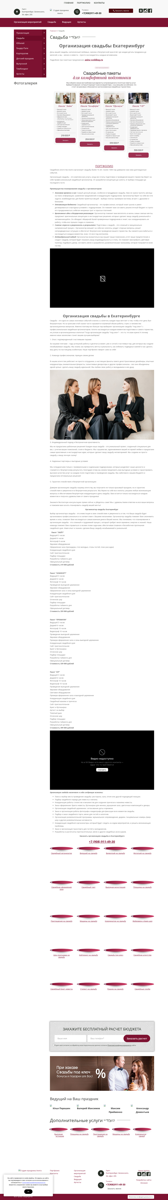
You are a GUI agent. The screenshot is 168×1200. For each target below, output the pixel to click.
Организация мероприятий (27, 22)
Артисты (81, 22)
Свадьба (52, 22)
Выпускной (21, 63)
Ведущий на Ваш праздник (74, 1098)
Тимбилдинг (22, 68)
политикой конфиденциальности (33, 1182)
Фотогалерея (25, 83)
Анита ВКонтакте (141, 11)
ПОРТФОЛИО (104, 166)
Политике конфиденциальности (119, 1045)
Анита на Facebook (150, 11)
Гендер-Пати (22, 48)
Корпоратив (22, 53)
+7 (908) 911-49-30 (102, 841)
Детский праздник (25, 58)
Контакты (99, 2)
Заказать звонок (122, 11)
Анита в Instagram (145, 11)
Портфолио (83, 2)
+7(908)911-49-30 (91, 13)
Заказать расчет (137, 1038)
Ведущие (66, 22)
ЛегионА (144, 1183)
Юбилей (20, 43)
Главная (68, 2)
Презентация (22, 33)
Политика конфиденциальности (141, 1197)
